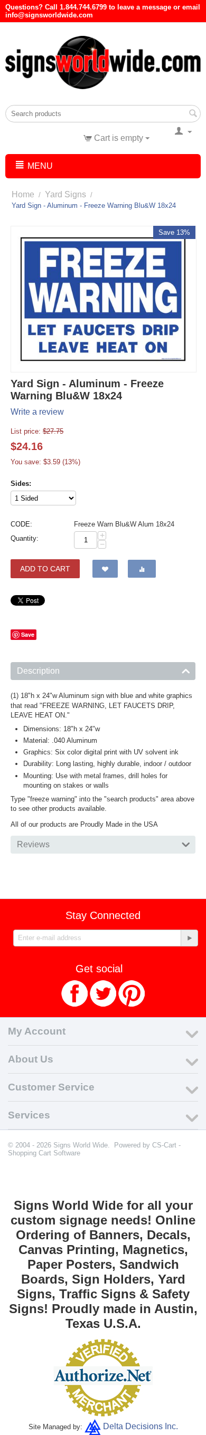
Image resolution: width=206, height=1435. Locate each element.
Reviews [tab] (33, 844)
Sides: (21, 483)
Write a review (37, 411)
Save (27, 634)
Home (23, 194)
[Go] (189, 938)
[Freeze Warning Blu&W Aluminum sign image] (103, 299)
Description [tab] (38, 670)
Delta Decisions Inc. (140, 1426)
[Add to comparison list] (142, 569)
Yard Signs (65, 194)
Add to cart (45, 569)
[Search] (193, 114)
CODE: (21, 524)
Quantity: (25, 538)
